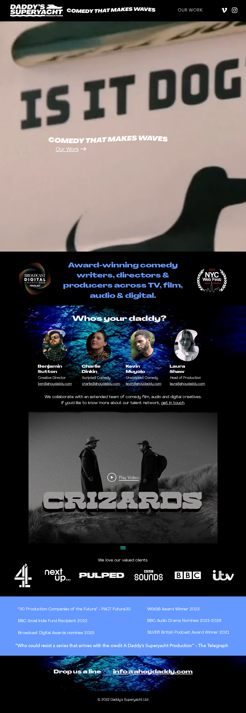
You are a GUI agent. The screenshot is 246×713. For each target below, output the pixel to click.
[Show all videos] (123, 548)
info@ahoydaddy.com (153, 672)
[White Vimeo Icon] (224, 10)
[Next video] (231, 477)
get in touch (172, 403)
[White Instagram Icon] (234, 10)
